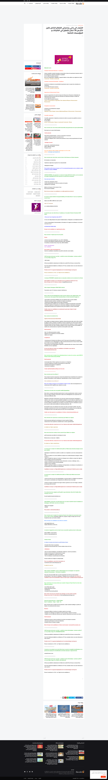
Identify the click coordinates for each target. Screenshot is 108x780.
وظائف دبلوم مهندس (33, 182)
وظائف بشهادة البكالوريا (33, 164)
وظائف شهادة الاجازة (33, 184)
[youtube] (24, 1)
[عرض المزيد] (61, 698)
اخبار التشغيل (30, 3)
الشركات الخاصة (30, 192)
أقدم (45, 738)
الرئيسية (83, 0)
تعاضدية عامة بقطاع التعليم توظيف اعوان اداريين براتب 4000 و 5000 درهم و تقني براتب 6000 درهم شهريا (72, 747)
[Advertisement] (54, 14)
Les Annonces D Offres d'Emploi (71, 25)
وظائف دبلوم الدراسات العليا (33, 174)
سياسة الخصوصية (76, 0)
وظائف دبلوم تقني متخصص (33, 180)
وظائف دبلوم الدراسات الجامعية (33, 172)
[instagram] (27, 772)
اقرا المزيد (104, 774)
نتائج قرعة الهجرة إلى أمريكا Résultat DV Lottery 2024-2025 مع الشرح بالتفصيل (37, 125)
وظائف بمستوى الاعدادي (33, 166)
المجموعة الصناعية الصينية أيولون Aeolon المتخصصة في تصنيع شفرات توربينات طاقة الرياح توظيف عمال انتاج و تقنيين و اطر (71, 752)
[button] (28, 3)
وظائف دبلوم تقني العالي (33, 178)
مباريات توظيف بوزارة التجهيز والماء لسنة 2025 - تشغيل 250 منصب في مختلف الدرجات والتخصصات (64, 715)
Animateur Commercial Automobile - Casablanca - (54, 81)
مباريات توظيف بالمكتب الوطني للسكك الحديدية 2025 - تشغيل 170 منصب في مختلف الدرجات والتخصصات (77, 715)
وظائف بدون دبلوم (33, 160)
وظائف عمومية (71, 3)
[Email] (63, 698)
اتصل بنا (72, 0)
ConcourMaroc (81, 778)
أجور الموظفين (38, 3)
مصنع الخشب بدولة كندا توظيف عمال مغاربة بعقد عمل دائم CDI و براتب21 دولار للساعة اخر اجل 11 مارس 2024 (37, 142)
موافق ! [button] (103, 777)
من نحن (80, 0)
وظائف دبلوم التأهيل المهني (33, 170)
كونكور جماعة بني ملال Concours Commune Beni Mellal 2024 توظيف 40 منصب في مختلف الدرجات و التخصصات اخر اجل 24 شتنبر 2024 (30, 754)
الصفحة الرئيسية (80, 25)
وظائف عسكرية (63, 3)
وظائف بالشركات (54, 3)
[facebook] (29, 1)
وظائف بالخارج (46, 3)
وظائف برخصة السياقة (33, 162)
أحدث (83, 738)
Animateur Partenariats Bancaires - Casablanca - (53, 70)
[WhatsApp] (68, 698)
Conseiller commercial (48, 115)
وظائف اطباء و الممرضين (33, 158)
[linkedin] (27, 1)
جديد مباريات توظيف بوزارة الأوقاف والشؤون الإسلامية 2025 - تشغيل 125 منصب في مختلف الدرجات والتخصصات (50, 715)
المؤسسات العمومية (36, 194)
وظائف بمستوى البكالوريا (33, 168)
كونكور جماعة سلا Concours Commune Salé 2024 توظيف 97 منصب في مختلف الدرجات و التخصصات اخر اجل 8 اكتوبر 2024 (31, 760)
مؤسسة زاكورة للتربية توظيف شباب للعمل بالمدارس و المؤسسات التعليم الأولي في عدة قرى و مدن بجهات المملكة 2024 (72, 758)
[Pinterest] (65, 698)
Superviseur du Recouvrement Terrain (51, 92)
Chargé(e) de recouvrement (49, 105)
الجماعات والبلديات (37, 192)
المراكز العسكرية (29, 194)
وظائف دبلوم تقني (33, 176)
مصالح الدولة (38, 195)
